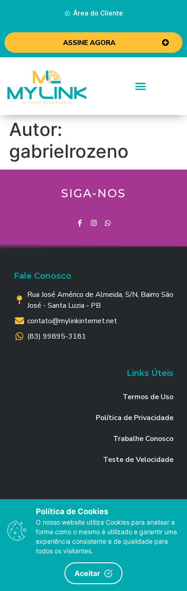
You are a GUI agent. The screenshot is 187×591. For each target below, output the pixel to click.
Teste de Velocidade (138, 460)
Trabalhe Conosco (143, 439)
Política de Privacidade (134, 418)
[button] (93, 14)
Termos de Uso (148, 397)
